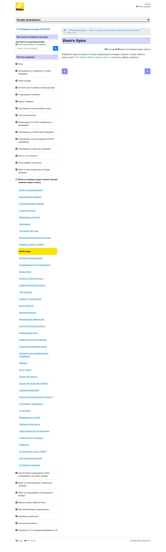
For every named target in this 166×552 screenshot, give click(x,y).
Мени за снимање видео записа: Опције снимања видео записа (114, 30)
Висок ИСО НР (26, 305)
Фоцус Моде (25, 370)
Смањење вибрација (29, 390)
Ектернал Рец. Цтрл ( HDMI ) (33, 451)
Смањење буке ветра (29, 424)
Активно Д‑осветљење (30, 299)
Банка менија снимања (30, 197)
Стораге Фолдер (27, 210)
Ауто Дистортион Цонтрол (32, 326)
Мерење (23, 363)
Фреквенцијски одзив (29, 417)
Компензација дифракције (31, 319)
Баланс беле (25, 271)
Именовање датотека (29, 217)
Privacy (20, 541)
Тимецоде (24, 444)
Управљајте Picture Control (32, 285)
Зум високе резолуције (30, 458)
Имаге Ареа (25, 251)
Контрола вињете (27, 312)
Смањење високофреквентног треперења (33, 354)
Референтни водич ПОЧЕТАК (33, 29)
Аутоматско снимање (29, 465)
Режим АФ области (28, 376)
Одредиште (24, 224)
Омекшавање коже (28, 333)
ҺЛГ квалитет (25, 292)
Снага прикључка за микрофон (34, 431)
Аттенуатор (25, 410)
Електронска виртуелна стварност (36, 397)
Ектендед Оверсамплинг (31, 258)
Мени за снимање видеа (31, 190)
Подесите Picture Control (31, 278)
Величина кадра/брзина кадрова (35, 237)
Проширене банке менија (31, 203)
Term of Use (31, 541)
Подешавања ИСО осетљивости (35, 265)
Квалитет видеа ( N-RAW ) (31, 244)
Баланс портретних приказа (32, 339)
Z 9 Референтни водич (77, 30)
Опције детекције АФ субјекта (33, 383)
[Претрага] (55, 48)
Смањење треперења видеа (32, 346)
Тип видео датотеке (28, 231)
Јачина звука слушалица (31, 438)
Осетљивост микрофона (31, 404)
